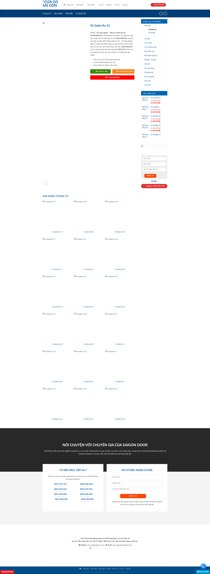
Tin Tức (117, 5)
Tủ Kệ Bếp (151, 33)
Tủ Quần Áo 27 (88, 307)
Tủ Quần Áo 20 (88, 232)
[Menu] (135, 4)
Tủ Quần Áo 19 (57, 307)
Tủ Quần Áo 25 (88, 382)
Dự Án (101, 5)
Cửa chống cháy (150, 47)
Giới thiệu (80, 5)
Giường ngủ (148, 72)
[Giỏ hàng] (140, 4)
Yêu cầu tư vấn (204, 572)
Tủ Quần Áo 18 (120, 232)
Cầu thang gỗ (149, 68)
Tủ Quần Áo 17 (57, 269)
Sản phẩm (91, 5)
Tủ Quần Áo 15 (57, 232)
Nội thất (69, 13)
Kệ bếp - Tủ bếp (150, 60)
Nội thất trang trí (150, 55)
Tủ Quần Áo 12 (120, 419)
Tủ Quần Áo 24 (120, 269)
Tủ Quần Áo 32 (57, 344)
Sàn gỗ (146, 64)
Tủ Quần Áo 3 (119, 344)
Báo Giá (109, 5)
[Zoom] (45, 183)
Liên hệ (125, 5)
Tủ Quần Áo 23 (120, 307)
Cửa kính (147, 85)
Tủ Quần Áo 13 (88, 419)
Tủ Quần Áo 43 (57, 382)
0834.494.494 (8, 572)
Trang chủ (70, 5)
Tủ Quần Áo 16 (57, 419)
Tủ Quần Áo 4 (88, 269)
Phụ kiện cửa (149, 51)
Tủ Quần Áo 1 (119, 382)
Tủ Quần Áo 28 (88, 344)
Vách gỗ (147, 81)
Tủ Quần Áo (81, 13)
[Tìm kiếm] (131, 5)
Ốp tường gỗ (149, 76)
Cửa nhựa (148, 43)
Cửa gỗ (147, 39)
